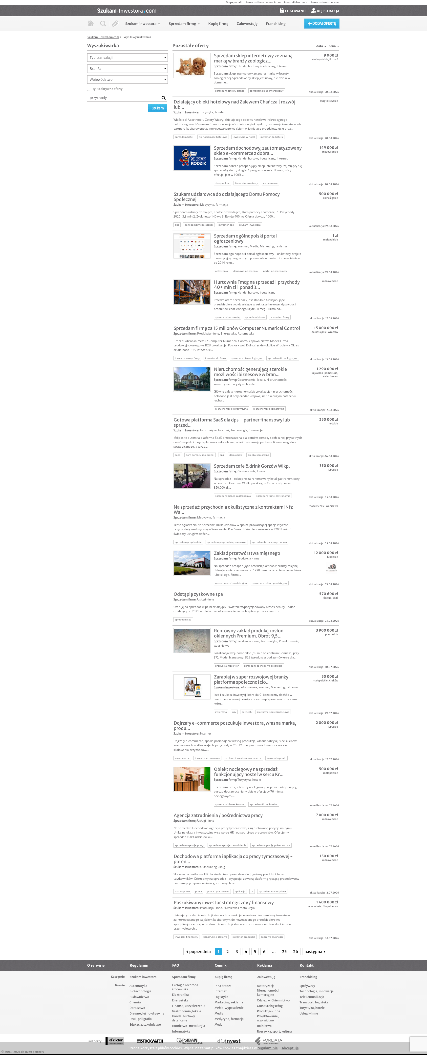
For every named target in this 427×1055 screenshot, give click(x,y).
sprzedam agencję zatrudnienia (227, 845)
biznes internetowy (246, 183)
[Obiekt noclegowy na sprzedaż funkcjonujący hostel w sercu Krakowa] (192, 779)
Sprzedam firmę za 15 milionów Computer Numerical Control (237, 328)
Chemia (135, 1002)
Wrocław (333, 332)
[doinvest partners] (229, 1041)
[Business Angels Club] (189, 1041)
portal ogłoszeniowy (275, 271)
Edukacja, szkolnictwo (145, 1024)
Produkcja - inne (208, 333)
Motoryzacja (266, 986)
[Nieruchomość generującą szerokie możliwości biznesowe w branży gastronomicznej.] (192, 379)
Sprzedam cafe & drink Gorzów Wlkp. (252, 466)
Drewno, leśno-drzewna (146, 1013)
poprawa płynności (272, 936)
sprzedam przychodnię (188, 542)
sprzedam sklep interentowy (266, 90)
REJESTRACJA (328, 11)
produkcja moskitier (227, 665)
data (319, 46)
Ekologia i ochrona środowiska (185, 987)
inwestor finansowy (186, 936)
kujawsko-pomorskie (324, 373)
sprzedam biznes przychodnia (269, 542)
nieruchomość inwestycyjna (231, 408)
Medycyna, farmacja (214, 204)
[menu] (205, 24)
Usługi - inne (205, 599)
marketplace (182, 891)
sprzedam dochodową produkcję (263, 665)
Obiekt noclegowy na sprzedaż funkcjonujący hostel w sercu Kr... (248, 771)
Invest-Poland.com (295, 2)
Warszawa (332, 506)
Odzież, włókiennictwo (273, 1000)
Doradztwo (137, 1008)
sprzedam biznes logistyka (246, 358)
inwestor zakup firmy (187, 358)
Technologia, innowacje (247, 430)
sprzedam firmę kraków (264, 804)
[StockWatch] (150, 1041)
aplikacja (240, 891)
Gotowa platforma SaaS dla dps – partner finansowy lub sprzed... (232, 422)
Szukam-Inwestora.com (325, 2)
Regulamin (139, 965)
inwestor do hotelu (271, 137)
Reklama (264, 965)
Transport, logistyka (313, 1002)
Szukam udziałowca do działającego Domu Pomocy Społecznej (227, 196)
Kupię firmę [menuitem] (218, 23)
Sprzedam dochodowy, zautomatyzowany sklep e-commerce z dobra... (258, 150)
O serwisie (96, 965)
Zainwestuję (266, 977)
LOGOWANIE (295, 11)
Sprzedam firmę (225, 66)
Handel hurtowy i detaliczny (256, 66)
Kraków (333, 680)
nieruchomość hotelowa (213, 137)
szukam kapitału (276, 758)
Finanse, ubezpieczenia (188, 1006)
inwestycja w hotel (244, 137)
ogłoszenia (221, 271)
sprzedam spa (183, 619)
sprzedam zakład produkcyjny (269, 583)
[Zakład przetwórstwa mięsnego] (192, 563)
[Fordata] (268, 1041)
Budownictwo (139, 997)
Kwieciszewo (330, 376)
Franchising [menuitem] (276, 23)
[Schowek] (115, 24)
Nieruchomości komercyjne (268, 992)
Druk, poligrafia (140, 1019)
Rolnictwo (264, 1026)
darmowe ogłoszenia (245, 271)
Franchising (308, 977)
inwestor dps (226, 224)
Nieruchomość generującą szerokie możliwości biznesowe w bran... (250, 371)
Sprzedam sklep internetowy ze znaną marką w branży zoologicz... (253, 58)
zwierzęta (221, 712)
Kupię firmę (223, 977)
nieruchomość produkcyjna (231, 583)
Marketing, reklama (273, 246)
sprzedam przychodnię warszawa (226, 542)
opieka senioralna (258, 455)
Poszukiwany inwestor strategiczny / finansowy (224, 902)
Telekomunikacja (311, 997)
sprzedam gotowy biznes (229, 90)
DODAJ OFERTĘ (324, 23)
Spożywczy (307, 986)
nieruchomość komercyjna (268, 408)
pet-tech (247, 712)
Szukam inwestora (186, 112)
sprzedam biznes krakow (229, 804)
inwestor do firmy (215, 358)
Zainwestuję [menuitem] (247, 23)
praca (198, 891)
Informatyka (208, 430)
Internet (282, 66)
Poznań (333, 59)
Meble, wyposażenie (229, 1008)
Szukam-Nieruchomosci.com (263, 2)
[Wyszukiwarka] (103, 24)
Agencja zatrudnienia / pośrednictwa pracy (218, 815)
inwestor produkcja (244, 936)
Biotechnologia (140, 991)
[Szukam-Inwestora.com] (218, 10)
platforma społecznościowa (273, 712)
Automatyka (246, 333)
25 (284, 951)
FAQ (175, 965)
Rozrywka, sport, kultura (274, 1031)
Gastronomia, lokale (251, 380)
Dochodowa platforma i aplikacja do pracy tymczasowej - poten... (233, 859)
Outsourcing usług (212, 867)
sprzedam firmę (280, 317)
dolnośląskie (330, 197)
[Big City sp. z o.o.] (321, 568)
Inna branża (223, 986)
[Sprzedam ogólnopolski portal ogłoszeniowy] (192, 246)
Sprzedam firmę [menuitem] (182, 23)
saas (177, 455)
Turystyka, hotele (212, 112)
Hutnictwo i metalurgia (239, 908)
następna (313, 951)
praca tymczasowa (218, 891)
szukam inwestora (250, 224)
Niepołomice (330, 906)
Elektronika (180, 994)
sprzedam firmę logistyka (283, 358)
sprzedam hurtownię (227, 317)
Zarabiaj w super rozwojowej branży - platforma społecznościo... (253, 679)
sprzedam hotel (184, 137)
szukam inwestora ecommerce (243, 758)
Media (254, 246)
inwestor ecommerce (207, 758)
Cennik (220, 965)
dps (177, 224)
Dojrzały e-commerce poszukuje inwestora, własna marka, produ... (235, 725)
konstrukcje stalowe (215, 936)
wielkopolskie (320, 59)
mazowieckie (330, 151)
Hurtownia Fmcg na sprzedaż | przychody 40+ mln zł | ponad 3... (257, 284)
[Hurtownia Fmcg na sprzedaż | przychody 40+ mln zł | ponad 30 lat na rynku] (192, 292)
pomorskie (331, 634)
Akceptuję (290, 1048)
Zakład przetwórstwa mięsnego (247, 553)
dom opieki (235, 455)
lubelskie (332, 556)
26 (295, 951)
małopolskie (330, 239)
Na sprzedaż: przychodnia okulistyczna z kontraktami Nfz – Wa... (235, 509)
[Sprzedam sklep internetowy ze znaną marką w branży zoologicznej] (192, 66)
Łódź (335, 597)
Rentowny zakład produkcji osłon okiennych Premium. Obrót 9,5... (248, 633)
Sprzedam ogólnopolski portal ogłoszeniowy (245, 238)
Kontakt (307, 965)
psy (234, 712)
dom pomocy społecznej (199, 224)
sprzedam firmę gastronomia (273, 496)
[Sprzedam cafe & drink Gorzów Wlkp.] (192, 476)
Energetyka (228, 333)
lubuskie (333, 469)
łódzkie (333, 423)
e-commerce (270, 183)
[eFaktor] (115, 1041)
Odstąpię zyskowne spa (198, 594)
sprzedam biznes (255, 317)
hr (252, 891)
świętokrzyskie (329, 100)
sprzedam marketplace (272, 891)
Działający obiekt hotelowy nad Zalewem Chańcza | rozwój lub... (234, 104)
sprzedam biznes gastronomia (233, 496)
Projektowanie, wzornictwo (268, 1018)
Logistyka (221, 997)
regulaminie (267, 1048)
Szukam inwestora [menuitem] (140, 23)
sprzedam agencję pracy (189, 845)
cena (332, 46)
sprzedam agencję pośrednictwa (271, 845)
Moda (218, 1024)
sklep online (222, 183)
